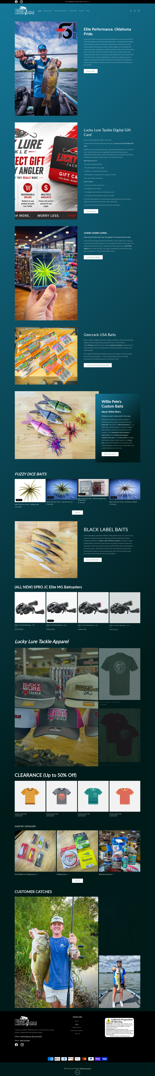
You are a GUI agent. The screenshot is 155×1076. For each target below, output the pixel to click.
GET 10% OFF (64, 554)
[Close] (102, 517)
